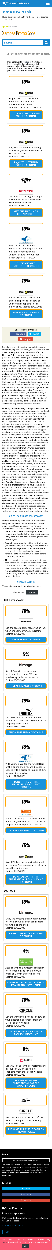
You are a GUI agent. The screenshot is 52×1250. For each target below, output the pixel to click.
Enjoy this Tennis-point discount (26, 164)
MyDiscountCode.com (15, 3)
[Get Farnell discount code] (26, 813)
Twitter (26, 1188)
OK (25, 1246)
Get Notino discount (26, 639)
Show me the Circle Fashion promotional (25, 1130)
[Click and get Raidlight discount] (26, 240)
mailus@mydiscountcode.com (27, 1160)
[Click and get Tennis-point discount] (26, 93)
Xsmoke (32, 592)
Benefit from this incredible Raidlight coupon (26, 784)
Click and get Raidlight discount (26, 265)
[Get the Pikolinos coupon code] (26, 191)
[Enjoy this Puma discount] (26, 712)
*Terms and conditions (12, 1225)
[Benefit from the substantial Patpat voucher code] (26, 1060)
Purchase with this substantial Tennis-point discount (26, 879)
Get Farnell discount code (26, 830)
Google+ (26, 339)
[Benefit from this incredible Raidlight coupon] (26, 758)
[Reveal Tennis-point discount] (26, 292)
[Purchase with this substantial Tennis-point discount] (26, 856)
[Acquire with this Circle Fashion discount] (26, 1011)
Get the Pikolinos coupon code (26, 213)
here (5, 1242)
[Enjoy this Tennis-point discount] (26, 142)
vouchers (26, 62)
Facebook (19, 333)
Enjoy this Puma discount (26, 732)
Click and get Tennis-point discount (26, 115)
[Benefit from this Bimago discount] (26, 913)
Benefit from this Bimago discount (26, 935)
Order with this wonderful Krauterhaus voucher (26, 984)
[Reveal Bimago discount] (26, 665)
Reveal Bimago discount (26, 686)
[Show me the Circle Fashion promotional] (26, 1111)
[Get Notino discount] (26, 622)
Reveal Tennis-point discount (26, 314)
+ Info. (37, 17)
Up (7, 1231)
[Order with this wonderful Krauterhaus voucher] (26, 962)
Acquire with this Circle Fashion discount (26, 1033)
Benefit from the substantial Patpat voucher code (26, 1083)
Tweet (35, 333)
